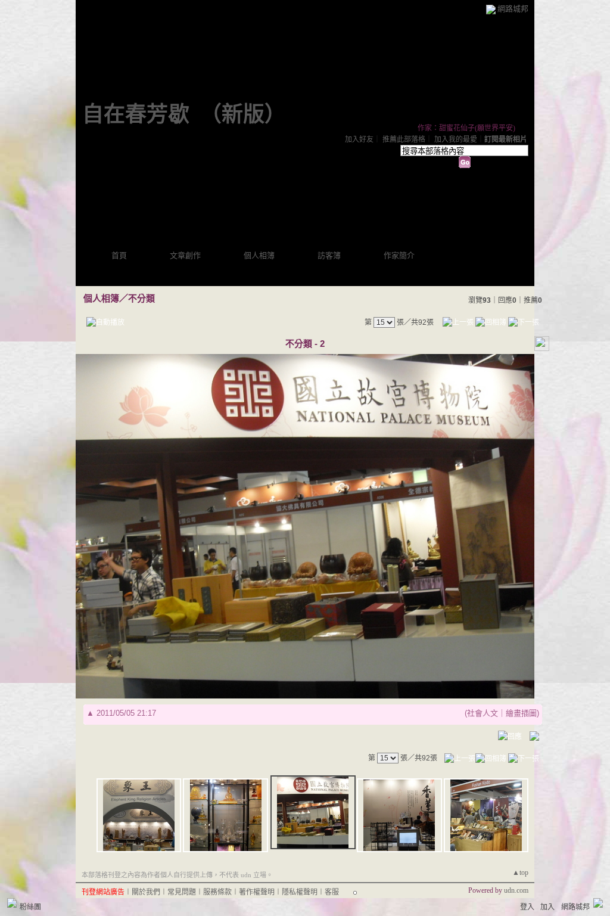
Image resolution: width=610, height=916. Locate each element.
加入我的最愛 (455, 139)
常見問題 (181, 892)
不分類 (141, 298)
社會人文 (482, 713)
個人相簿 (259, 255)
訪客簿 (329, 255)
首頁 (119, 255)
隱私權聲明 (300, 892)
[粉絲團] (12, 903)
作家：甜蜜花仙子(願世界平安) (466, 128)
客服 (332, 892)
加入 (547, 907)
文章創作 (185, 255)
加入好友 (359, 139)
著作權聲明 (257, 892)
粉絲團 (30, 907)
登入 (527, 907)
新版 (243, 114)
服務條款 (217, 892)
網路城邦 (512, 8)
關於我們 (146, 892)
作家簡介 (399, 255)
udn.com (516, 890)
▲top (520, 872)
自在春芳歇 (135, 114)
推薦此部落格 (403, 139)
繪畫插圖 (521, 713)
